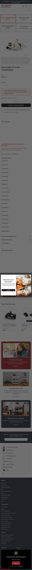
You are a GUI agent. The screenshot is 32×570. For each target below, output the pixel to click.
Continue (8, 290)
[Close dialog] (30, 275)
